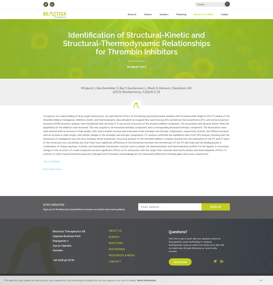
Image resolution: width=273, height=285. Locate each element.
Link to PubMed (51, 161)
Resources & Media (203, 14)
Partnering (181, 14)
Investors (164, 14)
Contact (224, 14)
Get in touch (180, 262)
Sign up (215, 206)
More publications (52, 169)
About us (132, 14)
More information (146, 280)
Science (148, 14)
